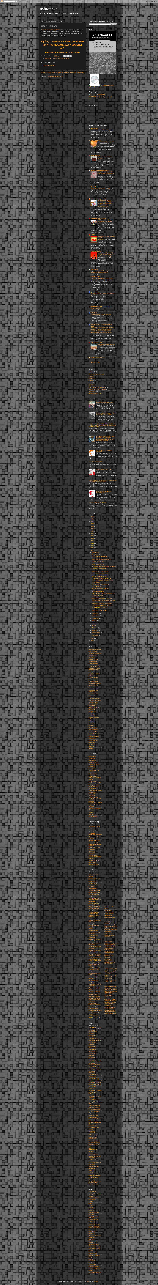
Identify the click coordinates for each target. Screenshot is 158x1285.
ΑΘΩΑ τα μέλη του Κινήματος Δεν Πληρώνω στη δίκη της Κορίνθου (105, 221)
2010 (92, 548)
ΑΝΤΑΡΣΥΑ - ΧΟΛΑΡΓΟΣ (99, 569)
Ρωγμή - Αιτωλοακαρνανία (93, 1015)
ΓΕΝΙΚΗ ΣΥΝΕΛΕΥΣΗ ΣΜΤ (99, 576)
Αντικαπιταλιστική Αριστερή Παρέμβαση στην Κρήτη (95, 920)
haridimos (102, 94)
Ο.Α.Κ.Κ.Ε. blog (93, 1173)
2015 (92, 536)
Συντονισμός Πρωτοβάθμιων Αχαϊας (95, 789)
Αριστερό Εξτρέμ (93, 659)
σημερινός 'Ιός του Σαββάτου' (51, 30)
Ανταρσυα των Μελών (95, 653)
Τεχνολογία (92, 391)
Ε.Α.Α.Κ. (91, 1201)
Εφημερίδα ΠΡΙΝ (93, 1219)
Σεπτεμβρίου (96, 615)
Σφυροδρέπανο (95, 155)
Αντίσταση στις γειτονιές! (98, 199)
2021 (92, 521)
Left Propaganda (93, 729)
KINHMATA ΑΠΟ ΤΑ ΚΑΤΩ (98, 218)
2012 (92, 543)
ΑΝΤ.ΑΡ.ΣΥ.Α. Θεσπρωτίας (92, 1047)
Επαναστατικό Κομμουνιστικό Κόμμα (95, 1118)
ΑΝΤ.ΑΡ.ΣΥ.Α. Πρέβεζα (95, 1090)
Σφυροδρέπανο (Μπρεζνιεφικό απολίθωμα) (93, 704)
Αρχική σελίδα (61, 72)
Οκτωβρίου (95, 613)
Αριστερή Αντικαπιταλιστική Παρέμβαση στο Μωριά (94, 926)
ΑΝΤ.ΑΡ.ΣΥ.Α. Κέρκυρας (92, 1058)
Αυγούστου (95, 618)
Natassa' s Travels (94, 734)
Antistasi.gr (92, 715)
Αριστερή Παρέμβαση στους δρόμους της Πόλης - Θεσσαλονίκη (95, 959)
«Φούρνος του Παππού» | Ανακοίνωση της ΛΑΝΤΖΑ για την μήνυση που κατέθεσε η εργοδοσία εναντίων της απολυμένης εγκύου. (105, 203)
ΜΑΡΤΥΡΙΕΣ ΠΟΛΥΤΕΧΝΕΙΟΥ (100, 588)
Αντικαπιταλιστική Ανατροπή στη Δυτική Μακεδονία (95, 900)
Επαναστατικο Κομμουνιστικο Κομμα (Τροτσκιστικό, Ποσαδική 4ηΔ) (95, 1123)
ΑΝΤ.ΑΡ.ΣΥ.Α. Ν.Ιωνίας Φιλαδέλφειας (95, 1075)
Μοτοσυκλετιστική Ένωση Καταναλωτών (95, 1245)
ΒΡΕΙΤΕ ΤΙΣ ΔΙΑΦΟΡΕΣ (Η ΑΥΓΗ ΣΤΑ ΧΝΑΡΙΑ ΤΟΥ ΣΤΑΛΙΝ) (105, 413)
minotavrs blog (93, 731)
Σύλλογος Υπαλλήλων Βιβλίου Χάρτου (95, 785)
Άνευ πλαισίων (93, 651)
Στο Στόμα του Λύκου (95, 700)
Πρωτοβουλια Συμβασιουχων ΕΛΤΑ (95, 782)
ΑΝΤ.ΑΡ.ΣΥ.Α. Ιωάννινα (92, 1054)
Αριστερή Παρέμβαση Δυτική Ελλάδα (95, 940)
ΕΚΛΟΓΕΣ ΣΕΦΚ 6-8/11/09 (99, 608)
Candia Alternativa (94, 860)
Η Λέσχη (91, 672)
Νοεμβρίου (95, 555)
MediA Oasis (94, 187)
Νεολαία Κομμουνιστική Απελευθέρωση (93, 1252)
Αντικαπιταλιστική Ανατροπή (99, 170)
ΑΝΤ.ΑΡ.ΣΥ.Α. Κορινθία (95, 1061)
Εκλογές (91, 372)
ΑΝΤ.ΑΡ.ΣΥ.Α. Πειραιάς (95, 1084)
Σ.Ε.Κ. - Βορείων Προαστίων (93, 1178)
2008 (92, 638)
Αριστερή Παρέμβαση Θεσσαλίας (95, 943)
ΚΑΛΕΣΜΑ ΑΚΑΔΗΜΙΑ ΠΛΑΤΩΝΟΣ (102, 603)
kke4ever (91, 725)
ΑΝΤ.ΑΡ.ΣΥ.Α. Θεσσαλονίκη (92, 1050)
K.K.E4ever (94, 235)
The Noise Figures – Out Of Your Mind (101, 314)
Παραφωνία (92, 696)
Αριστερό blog (93, 661)
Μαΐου (94, 625)
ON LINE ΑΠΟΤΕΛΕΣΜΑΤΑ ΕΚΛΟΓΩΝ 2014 (104, 491)
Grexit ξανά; (107, 931)
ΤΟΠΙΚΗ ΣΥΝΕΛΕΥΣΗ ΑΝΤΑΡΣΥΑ (101, 605)
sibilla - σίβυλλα (93, 740)
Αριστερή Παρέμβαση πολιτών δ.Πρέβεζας (95, 954)
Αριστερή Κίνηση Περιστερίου (93, 936)
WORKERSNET (93, 816)
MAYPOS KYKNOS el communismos (102, 307)
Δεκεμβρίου (95, 552)
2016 (92, 533)
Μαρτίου (94, 630)
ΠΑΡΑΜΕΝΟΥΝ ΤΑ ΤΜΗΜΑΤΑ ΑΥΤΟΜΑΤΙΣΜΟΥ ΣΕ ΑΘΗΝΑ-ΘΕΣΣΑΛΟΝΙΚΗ (103, 480)
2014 (92, 538)
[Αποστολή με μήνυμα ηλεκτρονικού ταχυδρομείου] (64, 56)
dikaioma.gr (92, 814)
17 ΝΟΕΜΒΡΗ (96, 582)
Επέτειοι (91, 376)
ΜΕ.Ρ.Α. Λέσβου (93, 1154)
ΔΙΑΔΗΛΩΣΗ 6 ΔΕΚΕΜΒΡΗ (99, 557)
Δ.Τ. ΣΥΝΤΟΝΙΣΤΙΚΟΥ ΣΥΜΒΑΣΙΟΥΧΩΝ (103, 600)
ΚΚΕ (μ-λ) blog (93, 1135)
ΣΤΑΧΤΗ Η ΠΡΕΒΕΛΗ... (96, 461)
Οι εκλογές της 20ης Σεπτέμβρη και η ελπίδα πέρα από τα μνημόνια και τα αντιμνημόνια (106, 254)
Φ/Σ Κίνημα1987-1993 (95, 393)
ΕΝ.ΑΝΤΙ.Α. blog (93, 1115)
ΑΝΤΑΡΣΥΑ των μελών (97, 357)
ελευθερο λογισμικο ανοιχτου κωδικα (94, 668)
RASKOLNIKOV (95, 277)
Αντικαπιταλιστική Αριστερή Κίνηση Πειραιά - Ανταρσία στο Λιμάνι (94, 914)
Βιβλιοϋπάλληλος (93, 762)
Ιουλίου (94, 620)
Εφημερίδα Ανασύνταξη (92, 1132)
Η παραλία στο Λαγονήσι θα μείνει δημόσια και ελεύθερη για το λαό (106, 173)
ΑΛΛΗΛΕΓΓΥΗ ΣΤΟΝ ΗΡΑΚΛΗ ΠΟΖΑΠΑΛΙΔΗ (100, 585)
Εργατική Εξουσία (94, 1212)
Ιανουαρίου (95, 635)
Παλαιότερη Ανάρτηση (75, 72)
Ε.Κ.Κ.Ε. (91, 1208)
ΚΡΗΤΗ (91, 380)
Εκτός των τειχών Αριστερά (96, 374)
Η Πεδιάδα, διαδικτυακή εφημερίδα (95, 833)
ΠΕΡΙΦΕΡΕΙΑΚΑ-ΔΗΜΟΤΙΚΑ (97, 387)
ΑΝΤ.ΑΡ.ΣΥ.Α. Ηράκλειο (92, 1043)
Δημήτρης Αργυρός (94, 666)
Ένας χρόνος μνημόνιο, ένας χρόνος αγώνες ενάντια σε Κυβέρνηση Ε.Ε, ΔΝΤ (110, 944)
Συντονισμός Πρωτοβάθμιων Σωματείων (93, 794)
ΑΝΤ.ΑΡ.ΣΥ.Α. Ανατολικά (92, 1036)
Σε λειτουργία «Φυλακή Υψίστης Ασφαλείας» (109, 935)
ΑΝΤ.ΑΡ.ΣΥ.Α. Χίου (94, 1099)
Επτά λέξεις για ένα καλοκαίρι (106, 141)
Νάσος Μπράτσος (94, 688)
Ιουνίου (94, 623)
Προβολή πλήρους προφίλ (104, 97)
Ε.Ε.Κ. (90, 1203)
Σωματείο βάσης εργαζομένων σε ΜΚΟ (95, 798)
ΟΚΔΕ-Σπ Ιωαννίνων (94, 1175)
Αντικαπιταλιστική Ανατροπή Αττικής (94, 895)
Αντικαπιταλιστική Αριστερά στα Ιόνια (94, 909)
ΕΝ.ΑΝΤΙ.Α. (92, 1210)
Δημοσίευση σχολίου (49, 65)
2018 (92, 528)
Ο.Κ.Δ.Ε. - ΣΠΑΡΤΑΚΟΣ (92, 1260)
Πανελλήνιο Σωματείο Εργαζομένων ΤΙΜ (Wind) (95, 770)
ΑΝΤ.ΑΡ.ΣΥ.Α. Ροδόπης (92, 1093)
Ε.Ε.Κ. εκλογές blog (94, 1109)
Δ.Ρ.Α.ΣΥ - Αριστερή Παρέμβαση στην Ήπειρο (94, 969)
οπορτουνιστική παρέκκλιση (93, 690)
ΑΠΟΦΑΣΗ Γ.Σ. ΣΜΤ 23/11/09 (100, 571)
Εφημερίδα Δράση (94, 764)
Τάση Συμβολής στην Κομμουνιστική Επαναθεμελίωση (95, 1182)
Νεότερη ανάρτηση (48, 72)
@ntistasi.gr (94, 269)
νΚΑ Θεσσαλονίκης (94, 1166)
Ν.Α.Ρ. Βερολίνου (93, 1160)
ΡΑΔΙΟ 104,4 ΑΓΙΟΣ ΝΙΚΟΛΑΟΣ (94, 848)
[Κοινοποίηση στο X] (68, 56)
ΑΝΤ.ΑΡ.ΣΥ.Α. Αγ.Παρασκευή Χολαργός (93, 1031)
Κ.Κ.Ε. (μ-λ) (92, 1222)
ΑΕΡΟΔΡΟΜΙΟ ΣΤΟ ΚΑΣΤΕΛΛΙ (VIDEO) (103, 593)
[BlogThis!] (66, 56)
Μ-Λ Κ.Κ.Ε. (92, 1233)
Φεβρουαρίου (96, 632)
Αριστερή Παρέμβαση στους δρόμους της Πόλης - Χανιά (95, 964)
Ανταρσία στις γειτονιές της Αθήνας (94, 889)
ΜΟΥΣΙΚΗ (91, 385)
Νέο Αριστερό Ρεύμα (94, 1248)
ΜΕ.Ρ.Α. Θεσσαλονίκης (93, 1148)
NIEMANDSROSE (94, 736)
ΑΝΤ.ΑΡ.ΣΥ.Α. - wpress (95, 1028)
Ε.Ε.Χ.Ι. (91, 1205)
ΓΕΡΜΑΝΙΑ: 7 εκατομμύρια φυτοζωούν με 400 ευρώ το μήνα (109, 961)
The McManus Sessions (93, 745)
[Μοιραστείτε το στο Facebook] (69, 56)
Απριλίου (95, 628)
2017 (92, 531)
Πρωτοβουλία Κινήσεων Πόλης (93, 1007)
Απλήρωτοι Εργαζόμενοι (92, 759)
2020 (92, 524)
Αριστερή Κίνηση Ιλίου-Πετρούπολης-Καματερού (94, 932)
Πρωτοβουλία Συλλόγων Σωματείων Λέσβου (95, 778)
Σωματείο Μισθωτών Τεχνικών (60, 58)
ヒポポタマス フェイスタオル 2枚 (110, 981)
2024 (92, 516)
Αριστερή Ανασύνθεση (95, 1194)
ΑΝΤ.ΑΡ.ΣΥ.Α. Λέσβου (95, 1069)
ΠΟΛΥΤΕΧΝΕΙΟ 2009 (98, 591)
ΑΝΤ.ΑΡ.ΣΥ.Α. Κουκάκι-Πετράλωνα (94, 1064)
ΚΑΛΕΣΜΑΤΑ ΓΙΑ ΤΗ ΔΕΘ (103, 469)
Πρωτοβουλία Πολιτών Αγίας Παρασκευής (95, 1011)
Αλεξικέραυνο (92, 756)
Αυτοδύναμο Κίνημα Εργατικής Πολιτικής (94, 1106)
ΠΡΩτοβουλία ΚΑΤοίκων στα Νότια (94, 1004)
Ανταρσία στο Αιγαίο (94, 892)
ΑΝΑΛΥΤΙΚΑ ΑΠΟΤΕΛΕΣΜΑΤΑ (98, 502)
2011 (92, 545)
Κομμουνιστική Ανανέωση (93, 1230)
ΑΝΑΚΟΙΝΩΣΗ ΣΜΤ (97, 596)
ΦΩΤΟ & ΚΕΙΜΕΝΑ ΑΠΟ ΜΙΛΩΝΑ (101, 559)
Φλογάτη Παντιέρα (96, 308)
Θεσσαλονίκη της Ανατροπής (93, 981)
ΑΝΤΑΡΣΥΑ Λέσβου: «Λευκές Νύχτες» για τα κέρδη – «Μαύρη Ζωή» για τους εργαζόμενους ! (110, 1002)
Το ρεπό (91, 812)
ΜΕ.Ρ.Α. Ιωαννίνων (94, 1152)
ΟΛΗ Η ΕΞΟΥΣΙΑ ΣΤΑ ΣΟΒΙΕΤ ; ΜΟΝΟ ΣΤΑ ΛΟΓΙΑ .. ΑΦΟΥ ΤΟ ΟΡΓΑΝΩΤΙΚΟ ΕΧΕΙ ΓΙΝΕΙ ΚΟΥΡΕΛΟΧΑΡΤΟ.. (102, 425)
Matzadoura (92, 862)
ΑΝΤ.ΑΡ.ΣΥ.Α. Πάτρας (95, 1082)
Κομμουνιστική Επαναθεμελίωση (93, 680)
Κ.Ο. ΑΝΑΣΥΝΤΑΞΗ (94, 1224)
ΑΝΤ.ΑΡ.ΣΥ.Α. (92, 1192)
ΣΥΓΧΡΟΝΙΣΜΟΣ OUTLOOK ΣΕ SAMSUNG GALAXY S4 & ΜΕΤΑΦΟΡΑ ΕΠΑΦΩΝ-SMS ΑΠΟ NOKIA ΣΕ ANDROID (105, 439)
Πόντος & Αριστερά (94, 698)
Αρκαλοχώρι (92, 828)
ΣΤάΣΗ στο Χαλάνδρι (95, 1018)
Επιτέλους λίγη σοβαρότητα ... (104, 402)
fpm (87, 1281)
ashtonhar (48, 9)
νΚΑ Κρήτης (92, 1168)
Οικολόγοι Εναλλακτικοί (92, 1263)
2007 (92, 640)
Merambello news (94, 864)
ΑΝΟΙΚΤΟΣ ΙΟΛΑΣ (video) (99, 610)
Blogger (96, 1281)
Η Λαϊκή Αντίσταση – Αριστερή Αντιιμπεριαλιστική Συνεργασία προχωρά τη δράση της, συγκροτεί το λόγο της (110, 925)
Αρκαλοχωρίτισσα (94, 831)
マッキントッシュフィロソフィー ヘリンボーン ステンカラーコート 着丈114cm (110, 971)
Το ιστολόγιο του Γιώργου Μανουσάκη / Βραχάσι (95, 856)
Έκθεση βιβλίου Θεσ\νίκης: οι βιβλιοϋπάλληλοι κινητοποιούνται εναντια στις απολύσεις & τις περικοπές (109, 952)
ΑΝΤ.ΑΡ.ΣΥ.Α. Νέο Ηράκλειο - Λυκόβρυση (95, 1079)
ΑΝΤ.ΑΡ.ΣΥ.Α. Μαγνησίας (92, 1072)
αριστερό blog (95, 292)
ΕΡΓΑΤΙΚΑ (48, 58)
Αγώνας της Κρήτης (94, 826)
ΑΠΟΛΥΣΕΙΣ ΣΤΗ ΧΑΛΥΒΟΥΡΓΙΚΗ (102, 598)
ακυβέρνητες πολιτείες (95, 649)
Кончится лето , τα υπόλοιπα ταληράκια (102, 130)
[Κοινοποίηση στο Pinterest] (71, 56)
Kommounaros (93, 727)
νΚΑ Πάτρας (92, 1170)
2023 (92, 519)
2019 (92, 526)
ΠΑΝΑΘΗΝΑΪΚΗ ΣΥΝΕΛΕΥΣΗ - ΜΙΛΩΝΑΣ (104, 566)
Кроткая (91, 748)
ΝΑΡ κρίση (92, 1164)
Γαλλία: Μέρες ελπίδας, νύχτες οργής (101, 188)
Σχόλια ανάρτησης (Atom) (55, 76)
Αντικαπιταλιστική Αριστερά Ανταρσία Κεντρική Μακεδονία (94, 905)
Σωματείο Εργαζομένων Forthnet (95, 801)
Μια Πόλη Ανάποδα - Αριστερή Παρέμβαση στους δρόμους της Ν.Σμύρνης (95, 999)
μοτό (90, 383)
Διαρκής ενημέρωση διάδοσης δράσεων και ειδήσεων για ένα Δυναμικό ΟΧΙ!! (102, 271)
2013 (92, 540)
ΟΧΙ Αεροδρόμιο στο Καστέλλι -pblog (94, 841)
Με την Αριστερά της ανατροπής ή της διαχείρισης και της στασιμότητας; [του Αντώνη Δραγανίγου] (110, 1010)
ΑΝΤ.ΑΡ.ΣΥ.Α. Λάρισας (95, 1067)
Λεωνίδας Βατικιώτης (95, 683)
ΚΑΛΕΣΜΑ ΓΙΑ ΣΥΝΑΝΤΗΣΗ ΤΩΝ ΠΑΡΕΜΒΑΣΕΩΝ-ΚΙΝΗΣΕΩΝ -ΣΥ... (102, 579)
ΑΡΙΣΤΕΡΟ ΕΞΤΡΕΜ (96, 342)
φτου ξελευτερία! (96, 251)
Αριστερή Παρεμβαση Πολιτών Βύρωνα (95, 951)
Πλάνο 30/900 (93, 774)
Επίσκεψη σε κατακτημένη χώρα (109, 916)
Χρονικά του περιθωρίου (92, 712)
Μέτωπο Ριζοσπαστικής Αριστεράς (93, 1241)
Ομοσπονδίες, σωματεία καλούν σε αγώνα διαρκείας (110, 912)
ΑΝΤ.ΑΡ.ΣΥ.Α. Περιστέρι (92, 1087)
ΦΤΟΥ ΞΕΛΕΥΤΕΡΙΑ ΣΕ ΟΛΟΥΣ (94, 708)
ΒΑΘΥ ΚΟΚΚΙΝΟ (95, 140)
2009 (92, 550)
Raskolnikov (92, 738)
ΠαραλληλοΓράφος (94, 693)
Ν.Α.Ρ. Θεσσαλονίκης (95, 1162)
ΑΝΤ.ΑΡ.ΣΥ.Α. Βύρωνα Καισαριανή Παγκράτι (95, 1039)
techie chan (92, 742)
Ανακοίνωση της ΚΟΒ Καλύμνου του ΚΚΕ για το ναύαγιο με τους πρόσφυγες (106, 238)
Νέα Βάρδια (92, 766)
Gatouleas (94, 312)
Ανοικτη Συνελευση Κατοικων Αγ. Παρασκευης (94, 880)
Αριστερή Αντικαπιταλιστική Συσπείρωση (94, 1198)
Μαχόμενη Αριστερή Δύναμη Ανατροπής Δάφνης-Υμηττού (94, 993)
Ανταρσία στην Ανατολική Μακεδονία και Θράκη (95, 885)
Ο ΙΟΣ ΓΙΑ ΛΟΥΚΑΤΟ (98, 564)
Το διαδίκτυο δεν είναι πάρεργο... (101, 573)
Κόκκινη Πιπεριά (93, 677)
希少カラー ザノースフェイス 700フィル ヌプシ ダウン (110, 977)
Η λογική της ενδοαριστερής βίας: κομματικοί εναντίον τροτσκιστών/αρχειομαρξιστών (102, 279)
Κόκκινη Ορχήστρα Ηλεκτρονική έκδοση (94, 1226)
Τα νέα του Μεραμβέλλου (92, 852)
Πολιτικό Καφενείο (94, 1266)
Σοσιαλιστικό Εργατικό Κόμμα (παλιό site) (95, 1273)
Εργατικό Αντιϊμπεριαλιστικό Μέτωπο (94, 1216)
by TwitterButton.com (95, 87)
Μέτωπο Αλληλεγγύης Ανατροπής (95, 1156)
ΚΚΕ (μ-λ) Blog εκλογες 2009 (93, 1137)
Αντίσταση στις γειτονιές (93, 656)
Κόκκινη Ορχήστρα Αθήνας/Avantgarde (94, 1141)
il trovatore (92, 723)
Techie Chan (94, 128)
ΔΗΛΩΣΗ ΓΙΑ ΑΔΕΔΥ (97, 561)
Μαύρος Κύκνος (93, 685)
